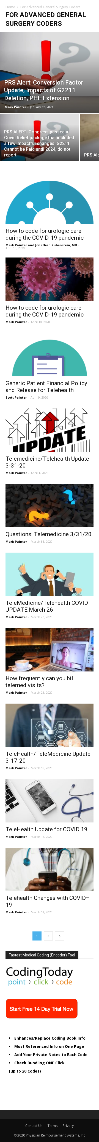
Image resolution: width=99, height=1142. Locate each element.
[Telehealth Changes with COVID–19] (50, 869)
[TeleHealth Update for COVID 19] (50, 800)
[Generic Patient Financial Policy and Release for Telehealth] (50, 354)
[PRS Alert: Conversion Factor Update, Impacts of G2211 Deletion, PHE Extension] (49, 72)
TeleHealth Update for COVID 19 (46, 829)
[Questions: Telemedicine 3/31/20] (50, 505)
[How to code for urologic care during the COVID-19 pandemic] (50, 202)
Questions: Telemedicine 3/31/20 (49, 534)
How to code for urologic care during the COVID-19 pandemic (45, 234)
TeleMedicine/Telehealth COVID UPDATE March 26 (47, 606)
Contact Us (33, 1125)
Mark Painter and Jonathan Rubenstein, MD (41, 245)
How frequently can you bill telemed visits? (40, 681)
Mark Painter (15, 107)
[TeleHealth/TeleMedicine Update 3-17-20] (50, 725)
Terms (52, 1125)
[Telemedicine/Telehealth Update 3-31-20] (50, 430)
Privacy (68, 1125)
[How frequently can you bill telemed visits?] (50, 649)
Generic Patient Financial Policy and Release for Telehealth (46, 386)
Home (10, 7)
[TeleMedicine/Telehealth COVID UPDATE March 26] (50, 574)
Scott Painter (16, 397)
